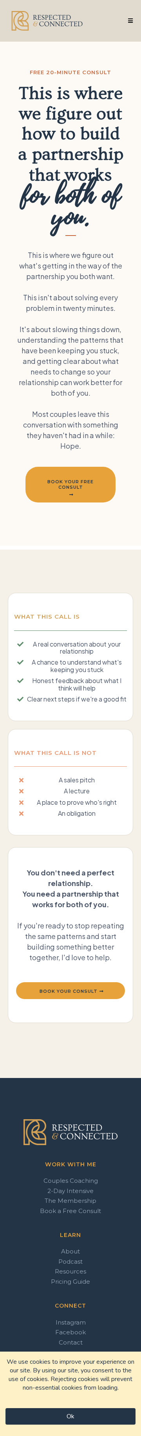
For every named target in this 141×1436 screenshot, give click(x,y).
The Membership (70, 1200)
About (70, 1251)
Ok (70, 1416)
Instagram (71, 1322)
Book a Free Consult (70, 1211)
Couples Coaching (70, 1180)
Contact (71, 1342)
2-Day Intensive (70, 1191)
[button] (129, 20)
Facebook (70, 1332)
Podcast (70, 1261)
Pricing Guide (70, 1281)
